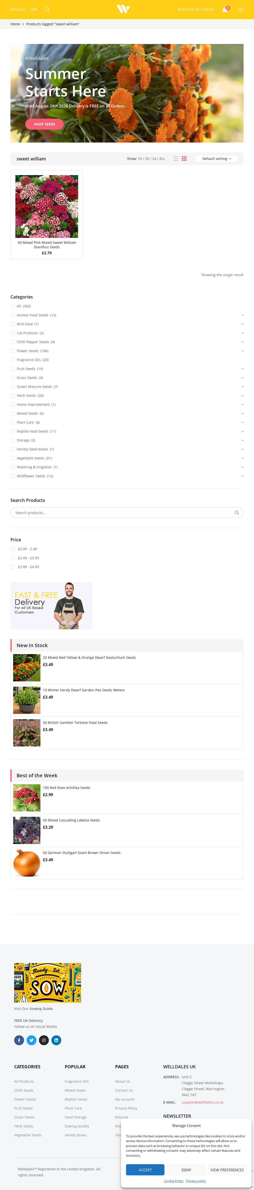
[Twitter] (31, 1040)
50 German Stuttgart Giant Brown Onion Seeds (82, 852)
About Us (122, 1081)
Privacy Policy (126, 1108)
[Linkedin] (56, 1040)
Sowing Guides (77, 1126)
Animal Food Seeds (32, 315)
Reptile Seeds (76, 1099)
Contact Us (124, 1090)
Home (15, 24)
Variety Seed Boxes (32, 449)
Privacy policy (196, 1181)
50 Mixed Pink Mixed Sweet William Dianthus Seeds (47, 244)
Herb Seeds (26, 395)
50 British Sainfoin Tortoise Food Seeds (75, 722)
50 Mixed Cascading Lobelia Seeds (71, 820)
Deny (186, 1169)
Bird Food (25, 324)
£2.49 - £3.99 (28, 558)
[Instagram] (44, 1040)
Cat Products (27, 333)
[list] (176, 159)
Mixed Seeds (27, 413)
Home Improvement (33, 404)
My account (124, 1099)
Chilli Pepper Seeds (33, 341)
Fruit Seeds (26, 368)
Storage (23, 440)
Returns (121, 1117)
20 (147, 158)
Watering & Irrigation (34, 467)
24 (154, 158)
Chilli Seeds (23, 1090)
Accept (145, 1169)
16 (140, 158)
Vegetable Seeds (30, 458)
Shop (119, 1126)
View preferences (227, 1169)
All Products (24, 1081)
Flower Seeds (28, 350)
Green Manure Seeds (34, 386)
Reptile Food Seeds (32, 431)
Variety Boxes (76, 1135)
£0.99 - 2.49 (27, 549)
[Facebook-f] (19, 1040)
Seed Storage (76, 1117)
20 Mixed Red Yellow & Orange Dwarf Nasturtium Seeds (89, 657)
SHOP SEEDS (44, 124)
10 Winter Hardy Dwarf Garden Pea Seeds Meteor (84, 690)
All (162, 158)
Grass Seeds (27, 377)
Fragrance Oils (29, 359)
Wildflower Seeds (31, 476)
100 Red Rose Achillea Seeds (66, 787)
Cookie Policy (174, 1181)
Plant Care (25, 422)
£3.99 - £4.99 (28, 566)
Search (237, 512)
